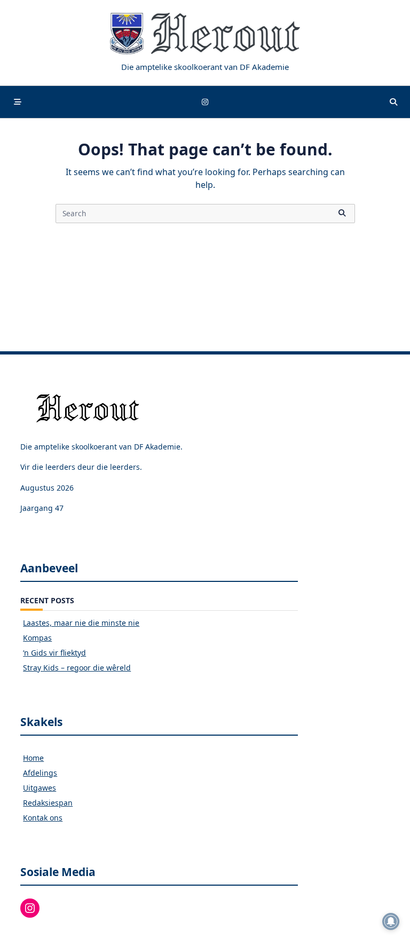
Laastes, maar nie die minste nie (81, 623)
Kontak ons (42, 818)
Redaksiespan (48, 803)
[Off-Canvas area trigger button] (17, 102)
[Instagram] (205, 102)
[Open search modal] (393, 102)
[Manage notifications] (390, 921)
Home (33, 758)
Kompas (37, 638)
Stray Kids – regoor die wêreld (77, 668)
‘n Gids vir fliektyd (54, 653)
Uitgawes (39, 788)
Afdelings (40, 773)
